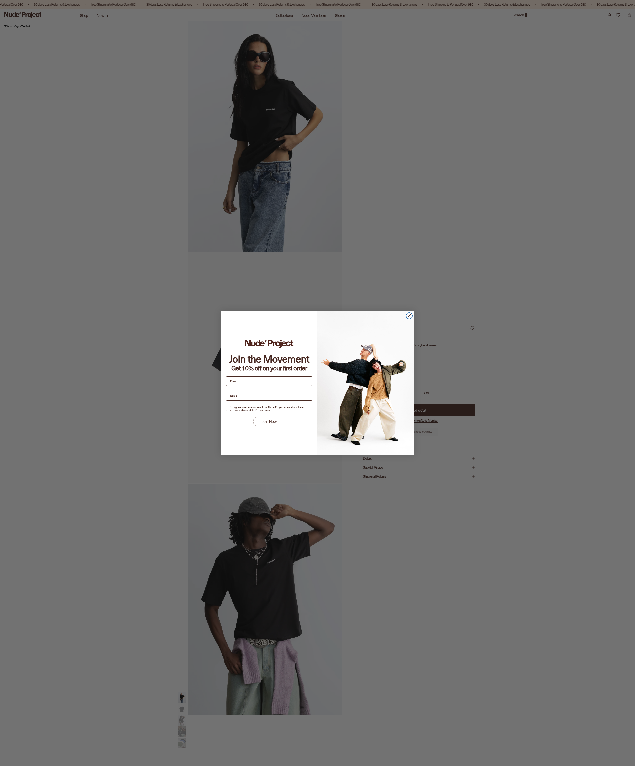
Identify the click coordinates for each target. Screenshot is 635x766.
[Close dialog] (409, 316)
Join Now (269, 421)
